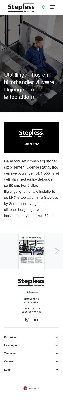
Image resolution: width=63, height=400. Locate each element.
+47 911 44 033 (31, 308)
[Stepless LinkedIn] (36, 319)
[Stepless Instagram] (27, 319)
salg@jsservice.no (31, 311)
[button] (52, 7)
